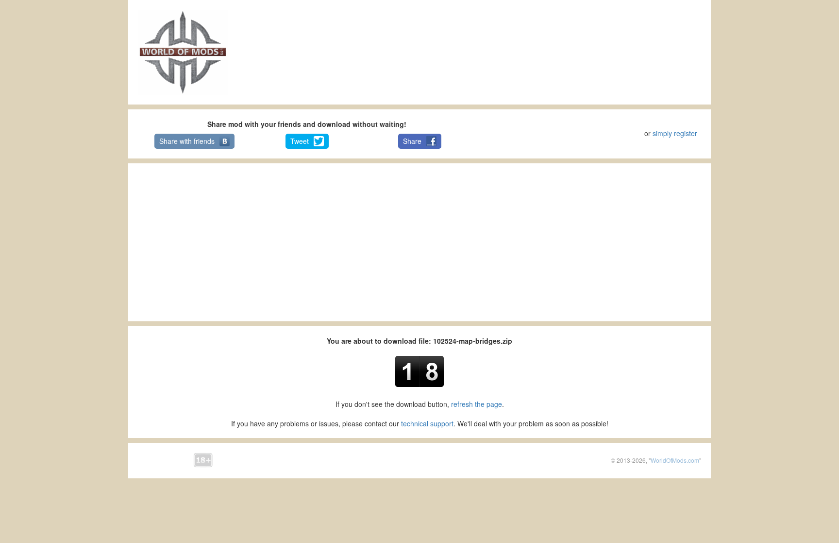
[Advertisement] (419, 51)
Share (412, 141)
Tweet (299, 141)
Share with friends (187, 141)
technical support (427, 423)
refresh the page (476, 404)
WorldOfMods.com (675, 460)
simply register (675, 133)
